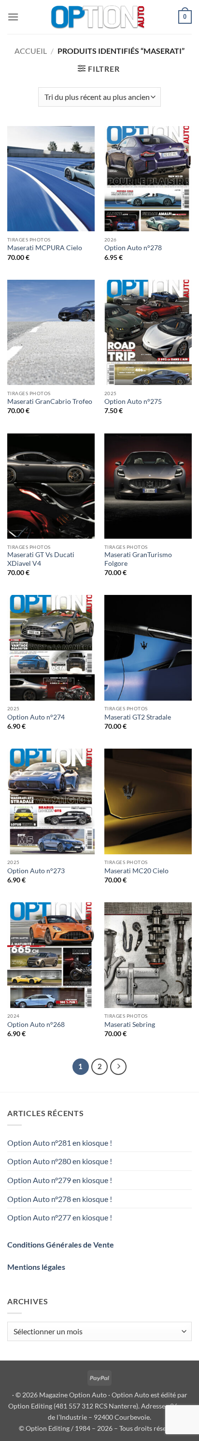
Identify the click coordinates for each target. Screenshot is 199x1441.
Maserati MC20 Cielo (136, 871)
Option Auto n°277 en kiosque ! (59, 1217)
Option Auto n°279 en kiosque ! (59, 1180)
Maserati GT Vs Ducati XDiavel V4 (40, 559)
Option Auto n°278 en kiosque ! (59, 1198)
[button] (13, 17)
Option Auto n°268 (36, 1024)
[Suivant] (118, 1066)
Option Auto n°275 (133, 401)
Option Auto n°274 (36, 717)
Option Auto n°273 (36, 871)
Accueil (30, 50)
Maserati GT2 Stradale (137, 717)
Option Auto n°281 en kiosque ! (59, 1142)
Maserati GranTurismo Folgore (138, 559)
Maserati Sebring (129, 1024)
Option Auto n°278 (133, 248)
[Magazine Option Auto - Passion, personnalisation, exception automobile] (98, 17)
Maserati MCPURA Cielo (44, 248)
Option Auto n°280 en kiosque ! (59, 1161)
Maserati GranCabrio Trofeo (49, 401)
